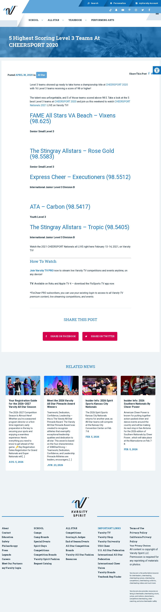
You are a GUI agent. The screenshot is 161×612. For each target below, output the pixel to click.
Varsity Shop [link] (105, 537)
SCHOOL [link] (39, 528)
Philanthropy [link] (10, 545)
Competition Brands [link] (45, 554)
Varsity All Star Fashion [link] (80, 554)
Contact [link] (6, 532)
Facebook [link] (149, 10)
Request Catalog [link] (43, 563)
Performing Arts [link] (102, 20)
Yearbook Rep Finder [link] (109, 576)
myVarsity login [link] (11, 567)
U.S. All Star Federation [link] (111, 550)
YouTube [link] (122, 10)
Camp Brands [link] (41, 537)
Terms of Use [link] (137, 528)
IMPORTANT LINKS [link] (109, 528)
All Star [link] (53, 20)
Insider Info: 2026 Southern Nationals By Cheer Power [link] (137, 403)
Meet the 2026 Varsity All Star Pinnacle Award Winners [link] (61, 403)
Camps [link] (37, 532)
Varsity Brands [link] (106, 572)
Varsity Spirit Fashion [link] (47, 559)
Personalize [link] (120, 3)
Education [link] (7, 537)
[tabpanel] (23, 423)
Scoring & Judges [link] (75, 537)
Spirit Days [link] (40, 545)
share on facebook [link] (63, 336)
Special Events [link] (42, 541)
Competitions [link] (41, 550)
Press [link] (5, 550)
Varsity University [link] (109, 541)
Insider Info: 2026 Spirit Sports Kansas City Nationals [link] (99, 403)
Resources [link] (71, 559)
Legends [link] (6, 554)
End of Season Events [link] (77, 541)
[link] (157, 70)
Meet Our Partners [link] (12, 563)
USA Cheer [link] (104, 545)
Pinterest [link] (129, 10)
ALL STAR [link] (71, 528)
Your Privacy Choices (140, 546)
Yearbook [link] (75, 20)
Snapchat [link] (116, 10)
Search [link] (94, 3)
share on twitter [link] (102, 336)
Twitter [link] (142, 10)
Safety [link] (5, 541)
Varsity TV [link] (104, 532)
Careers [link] (6, 559)
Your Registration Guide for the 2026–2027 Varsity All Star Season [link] (23, 403)
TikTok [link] (109, 10)
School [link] (33, 20)
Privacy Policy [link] (138, 532)
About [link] (5, 528)
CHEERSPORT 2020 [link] (117, 84)
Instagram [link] (136, 10)
